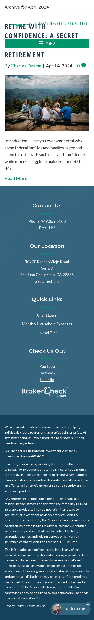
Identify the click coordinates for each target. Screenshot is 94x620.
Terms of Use (36, 606)
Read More (16, 178)
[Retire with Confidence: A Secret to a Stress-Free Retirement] (47, 102)
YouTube (47, 366)
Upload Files (47, 332)
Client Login (47, 315)
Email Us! (47, 228)
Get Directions (47, 281)
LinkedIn (47, 379)
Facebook (47, 373)
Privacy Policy (14, 606)
